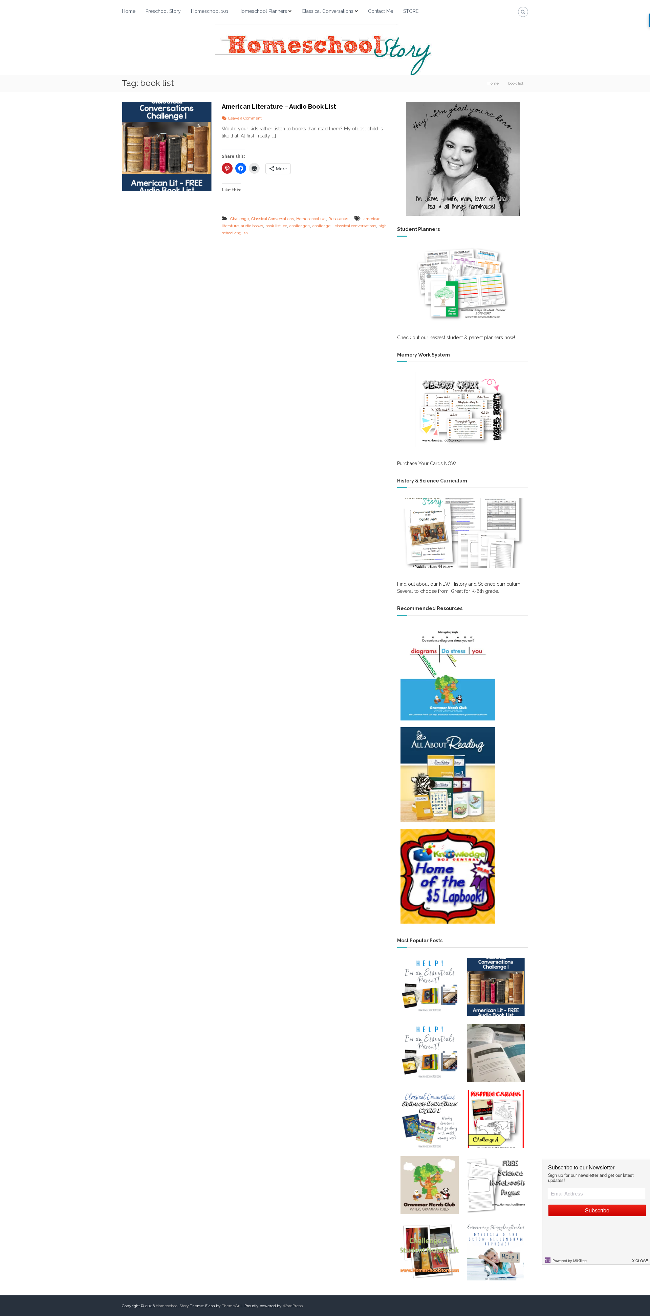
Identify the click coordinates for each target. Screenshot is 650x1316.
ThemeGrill (232, 1305)
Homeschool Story (172, 1305)
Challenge (239, 218)
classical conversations (355, 225)
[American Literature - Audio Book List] (495, 986)
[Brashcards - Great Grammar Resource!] (429, 1185)
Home (128, 11)
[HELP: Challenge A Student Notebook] (429, 1251)
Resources (338, 218)
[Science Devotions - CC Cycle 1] (429, 1119)
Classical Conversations (327, 11)
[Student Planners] (462, 284)
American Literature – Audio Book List (279, 106)
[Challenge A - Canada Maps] (495, 1119)
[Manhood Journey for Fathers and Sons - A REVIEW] (495, 1052)
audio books (252, 225)
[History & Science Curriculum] (462, 533)
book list (273, 225)
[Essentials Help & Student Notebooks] (429, 1052)
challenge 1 (299, 225)
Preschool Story (163, 11)
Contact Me (380, 11)
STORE (410, 11)
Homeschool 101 (209, 11)
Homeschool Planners (262, 11)
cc (285, 225)
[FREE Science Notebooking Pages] (495, 1185)
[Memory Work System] (462, 410)
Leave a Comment (245, 118)
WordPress (293, 1305)
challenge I (322, 225)
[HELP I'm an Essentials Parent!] (429, 986)
